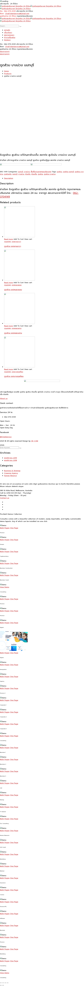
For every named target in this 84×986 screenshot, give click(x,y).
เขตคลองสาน (16, 328)
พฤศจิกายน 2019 (10, 458)
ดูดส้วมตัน (7, 174)
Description (8, 178)
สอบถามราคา (5, 51)
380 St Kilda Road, (7, 490)
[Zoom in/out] (7, 982)
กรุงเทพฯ (7, 241)
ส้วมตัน (27, 174)
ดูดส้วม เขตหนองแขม (13, 289)
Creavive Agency (11, 473)
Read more (8, 239)
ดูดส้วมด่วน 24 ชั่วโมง (8, 16)
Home (6, 71)
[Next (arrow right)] (3, 985)
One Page (14, 528)
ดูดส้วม (59, 171)
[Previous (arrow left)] (1, 985)
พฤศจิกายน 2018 (10, 460)
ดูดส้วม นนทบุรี (68, 171)
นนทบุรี (20, 171)
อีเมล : (2, 13)
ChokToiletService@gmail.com (17, 13)
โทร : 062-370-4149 (8, 11)
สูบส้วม (40, 174)
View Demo (4, 587)
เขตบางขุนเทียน (17, 372)
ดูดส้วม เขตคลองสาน (13, 333)
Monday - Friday (6, 495)
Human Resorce (10, 475)
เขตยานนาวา (16, 241)
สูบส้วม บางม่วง (50, 174)
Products (7, 73)
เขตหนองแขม (17, 285)
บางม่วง (27, 171)
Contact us (4, 498)
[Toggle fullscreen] (5, 982)
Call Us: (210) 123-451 (8, 493)
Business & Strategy (12, 470)
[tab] (44, 178)
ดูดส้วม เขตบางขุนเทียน (13, 376)
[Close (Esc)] (1, 982)
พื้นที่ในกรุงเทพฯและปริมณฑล (41, 171)
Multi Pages (4, 528)
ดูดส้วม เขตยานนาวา (12, 246)
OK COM (34, 441)
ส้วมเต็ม (34, 174)
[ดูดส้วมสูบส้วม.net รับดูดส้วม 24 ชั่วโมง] (15, 6)
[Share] (3, 982)
